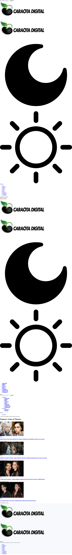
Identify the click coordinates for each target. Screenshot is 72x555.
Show (1, 436)
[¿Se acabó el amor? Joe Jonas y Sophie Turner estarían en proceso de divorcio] (12, 497)
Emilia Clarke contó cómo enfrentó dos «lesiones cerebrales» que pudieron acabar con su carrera (22, 439)
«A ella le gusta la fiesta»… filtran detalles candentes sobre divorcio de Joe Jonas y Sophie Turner (22, 479)
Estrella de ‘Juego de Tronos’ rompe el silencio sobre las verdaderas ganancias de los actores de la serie (23, 457)
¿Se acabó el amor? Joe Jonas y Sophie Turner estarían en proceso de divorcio (18, 500)
